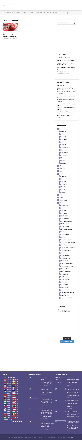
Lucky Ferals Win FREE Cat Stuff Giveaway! (47, 391)
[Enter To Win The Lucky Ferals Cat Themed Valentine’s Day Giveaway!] (34, 424)
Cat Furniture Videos (72, 411)
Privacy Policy (69, 437)
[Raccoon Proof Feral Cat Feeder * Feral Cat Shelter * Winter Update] (60, 423)
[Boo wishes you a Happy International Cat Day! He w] (71, 322)
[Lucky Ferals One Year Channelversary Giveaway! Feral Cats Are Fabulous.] (34, 400)
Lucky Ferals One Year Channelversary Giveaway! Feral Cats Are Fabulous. (47, 402)
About (49, 12)
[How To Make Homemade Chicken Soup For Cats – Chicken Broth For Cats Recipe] (60, 391)
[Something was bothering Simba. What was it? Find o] (71, 328)
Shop (37, 12)
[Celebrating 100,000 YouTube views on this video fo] (71, 333)
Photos (24, 12)
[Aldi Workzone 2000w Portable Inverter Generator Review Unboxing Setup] (60, 380)
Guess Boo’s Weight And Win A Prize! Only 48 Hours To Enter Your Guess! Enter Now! (47, 414)
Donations (31, 12)
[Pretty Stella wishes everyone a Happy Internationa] (62, 328)
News (9, 12)
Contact (42, 12)
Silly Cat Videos (71, 413)
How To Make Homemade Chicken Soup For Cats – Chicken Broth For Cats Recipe (73, 393)
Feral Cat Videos (7, 32)
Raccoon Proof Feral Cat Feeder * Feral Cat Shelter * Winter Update (73, 428)
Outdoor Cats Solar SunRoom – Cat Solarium (72, 405)
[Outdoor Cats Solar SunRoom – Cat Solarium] (60, 403)
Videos (18, 12)
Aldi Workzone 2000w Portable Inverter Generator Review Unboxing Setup (73, 382)
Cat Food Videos (71, 389)
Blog (13, 12)
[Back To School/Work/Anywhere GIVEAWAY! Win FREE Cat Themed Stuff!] (34, 380)
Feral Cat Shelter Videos (73, 400)
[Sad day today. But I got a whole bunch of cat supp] (62, 322)
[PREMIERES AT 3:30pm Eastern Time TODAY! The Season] (71, 317)
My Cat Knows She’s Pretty (64, 57)
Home (4, 12)
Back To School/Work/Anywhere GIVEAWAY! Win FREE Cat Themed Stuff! (47, 382)
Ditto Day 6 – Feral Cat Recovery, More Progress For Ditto (65, 72)
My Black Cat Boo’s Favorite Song (65, 60)
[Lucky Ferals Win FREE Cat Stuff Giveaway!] (34, 391)
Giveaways (43, 378)
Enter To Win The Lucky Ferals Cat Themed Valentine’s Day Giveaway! (47, 426)
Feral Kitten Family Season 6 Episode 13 (66, 68)
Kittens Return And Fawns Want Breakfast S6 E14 (65, 64)
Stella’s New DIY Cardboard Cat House (73, 415)
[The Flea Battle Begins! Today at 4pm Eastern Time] (62, 317)
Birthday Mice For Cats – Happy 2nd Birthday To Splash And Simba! (10, 36)
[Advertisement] (67, 39)
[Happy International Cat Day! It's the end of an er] (62, 333)
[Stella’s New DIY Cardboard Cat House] (60, 414)
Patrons (54, 12)
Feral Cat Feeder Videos (73, 421)
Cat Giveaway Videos (46, 409)
